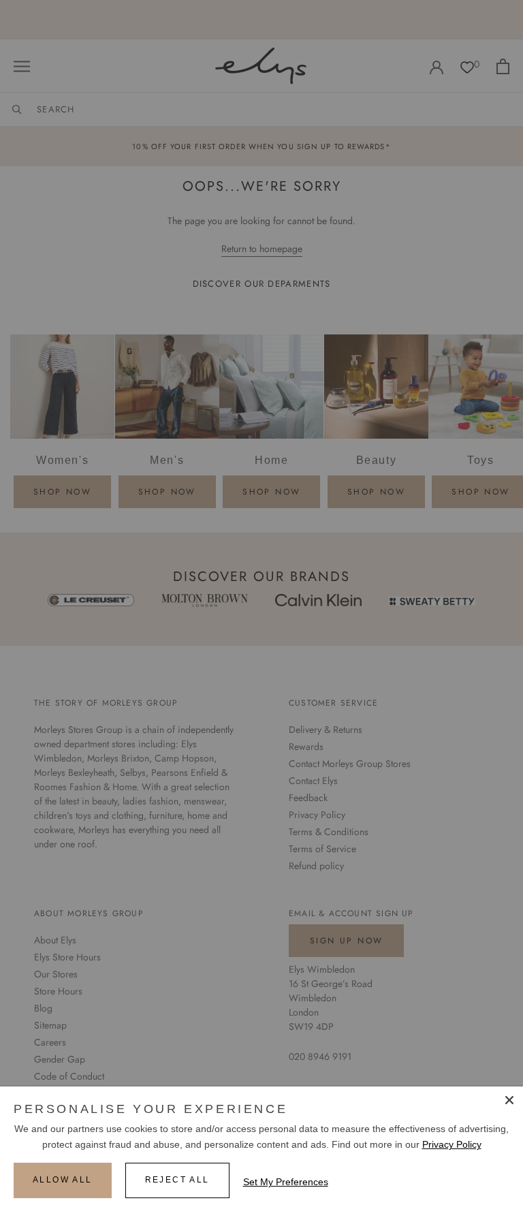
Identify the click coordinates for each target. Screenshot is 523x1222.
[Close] (509, 1100)
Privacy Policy (451, 1144)
